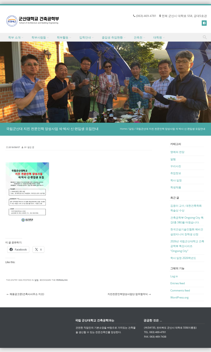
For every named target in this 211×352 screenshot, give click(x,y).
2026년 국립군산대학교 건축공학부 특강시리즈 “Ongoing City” (187, 246)
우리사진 (175, 166)
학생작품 (175, 187)
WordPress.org (179, 297)
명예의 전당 (177, 152)
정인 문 (30, 147)
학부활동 (62, 37)
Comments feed (180, 290)
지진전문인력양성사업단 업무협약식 (129, 294)
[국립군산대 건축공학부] (32, 21)
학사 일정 (176, 180)
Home (123, 128)
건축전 (138, 37)
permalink (62, 280)
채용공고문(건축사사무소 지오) (25, 294)
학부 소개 (14, 37)
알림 (131, 128)
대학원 (157, 37)
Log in (174, 276)
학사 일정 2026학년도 (183, 258)
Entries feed (177, 283)
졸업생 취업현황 (112, 37)
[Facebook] (204, 23)
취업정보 (175, 173)
